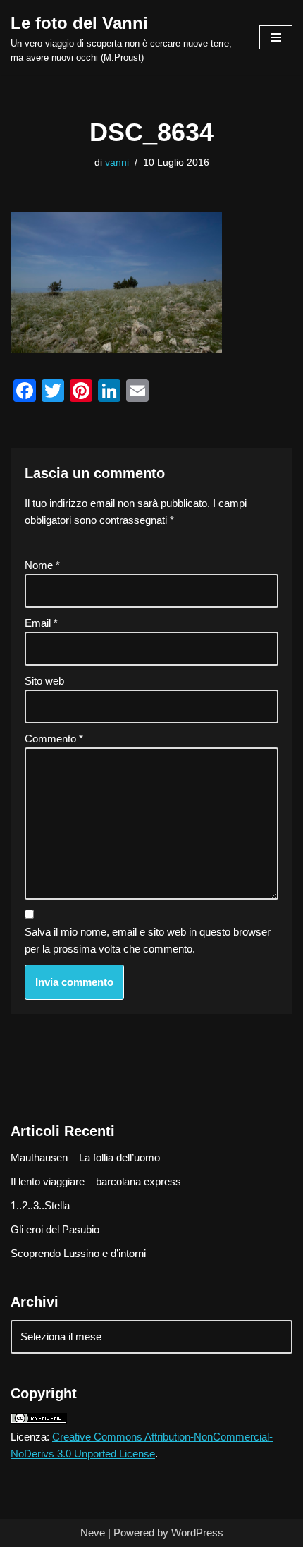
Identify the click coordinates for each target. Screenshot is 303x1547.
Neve (92, 1533)
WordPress (197, 1533)
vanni (117, 162)
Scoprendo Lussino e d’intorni (78, 1253)
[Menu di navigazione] (275, 37)
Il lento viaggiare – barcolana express (96, 1181)
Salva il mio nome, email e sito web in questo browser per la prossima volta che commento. (148, 940)
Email (41, 623)
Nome (42, 565)
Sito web (44, 681)
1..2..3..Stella (40, 1205)
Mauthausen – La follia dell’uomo (85, 1157)
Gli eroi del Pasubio (55, 1229)
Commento (54, 739)
